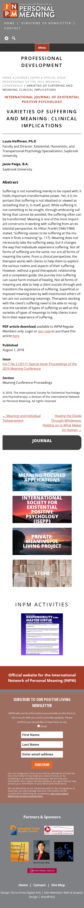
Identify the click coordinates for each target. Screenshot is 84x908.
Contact (12, 28)
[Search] (13, 38)
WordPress (48, 897)
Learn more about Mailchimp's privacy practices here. (38, 794)
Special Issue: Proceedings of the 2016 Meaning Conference (35, 81)
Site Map (58, 885)
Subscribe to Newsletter (46, 23)
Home (9, 23)
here (16, 336)
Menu (42, 47)
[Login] (6, 38)
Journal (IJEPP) (27, 77)
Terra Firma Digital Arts (26, 892)
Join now (44, 331)
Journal (42, 440)
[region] (42, 634)
